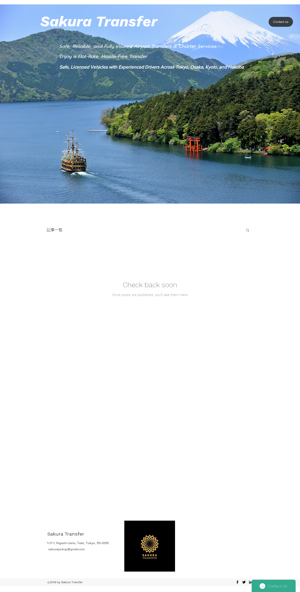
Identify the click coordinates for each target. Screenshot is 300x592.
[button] (248, 230)
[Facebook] (237, 582)
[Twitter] (244, 582)
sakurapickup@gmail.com (66, 549)
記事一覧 (55, 229)
